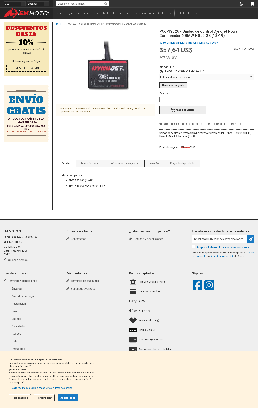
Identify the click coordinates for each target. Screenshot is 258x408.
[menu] (155, 13)
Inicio (58, 24)
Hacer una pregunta (173, 85)
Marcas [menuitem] (192, 13)
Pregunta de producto (182, 163)
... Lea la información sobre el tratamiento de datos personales (40, 388)
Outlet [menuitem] (180, 13)
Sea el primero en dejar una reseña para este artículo (188, 42)
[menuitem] (71, 13)
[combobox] (82, 3)
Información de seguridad (125, 163)
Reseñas (155, 163)
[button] (14, 4)
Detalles (66, 163)
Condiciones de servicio (222, 256)
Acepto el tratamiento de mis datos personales (223, 247)
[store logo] (26, 13)
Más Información (90, 163)
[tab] (206, 77)
